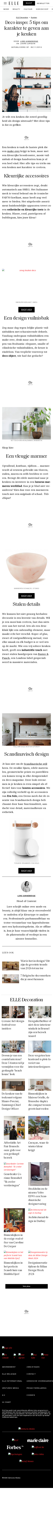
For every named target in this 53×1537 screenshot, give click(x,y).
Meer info (22, 1417)
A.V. (4, 1395)
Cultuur (28, 9)
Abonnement (9, 1366)
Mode (6, 9)
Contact (31, 1373)
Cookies (31, 1395)
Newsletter (43, 3)
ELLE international (12, 1380)
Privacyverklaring (36, 1388)
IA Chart (6, 1402)
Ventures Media (10, 1388)
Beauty (16, 9)
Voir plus (26, 1286)
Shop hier (26, 309)
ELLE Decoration (26, 1000)
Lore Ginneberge (29, 41)
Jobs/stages (33, 1366)
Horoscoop (42, 9)
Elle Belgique (9, 1373)
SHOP (29, 3)
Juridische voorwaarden (40, 1380)
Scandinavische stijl (35, 763)
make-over (13, 151)
